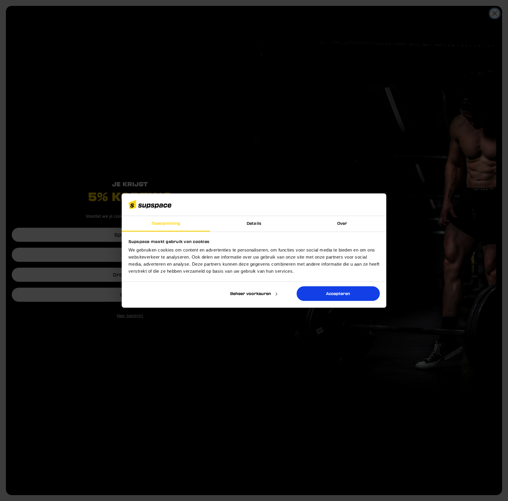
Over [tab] (342, 223)
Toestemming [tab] (165, 223)
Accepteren (338, 293)
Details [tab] (254, 223)
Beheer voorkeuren (250, 293)
